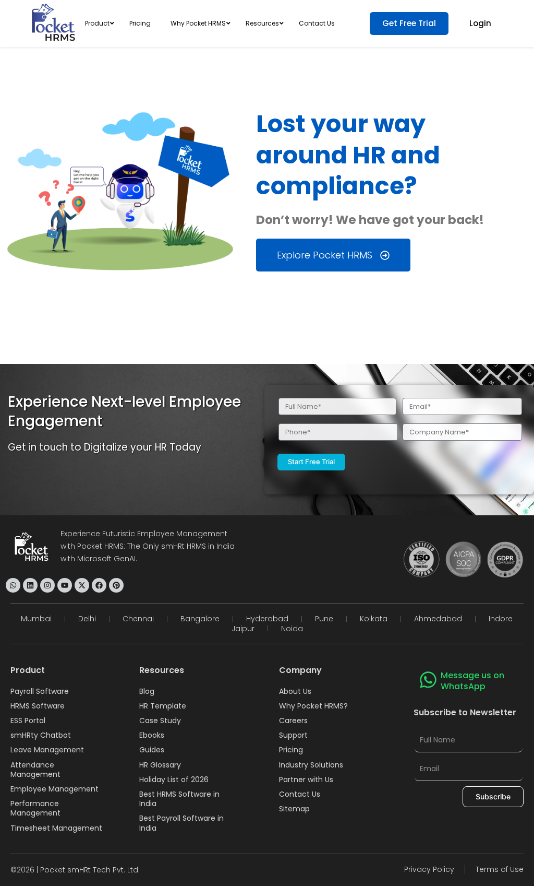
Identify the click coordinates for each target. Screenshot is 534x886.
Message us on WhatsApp (472, 680)
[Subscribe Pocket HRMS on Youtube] (64, 585)
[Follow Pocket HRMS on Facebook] (99, 585)
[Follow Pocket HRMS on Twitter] (82, 585)
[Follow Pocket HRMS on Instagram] (47, 585)
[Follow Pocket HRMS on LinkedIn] (30, 585)
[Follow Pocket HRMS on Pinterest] (116, 585)
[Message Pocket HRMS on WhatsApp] (13, 585)
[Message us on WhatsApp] (428, 679)
